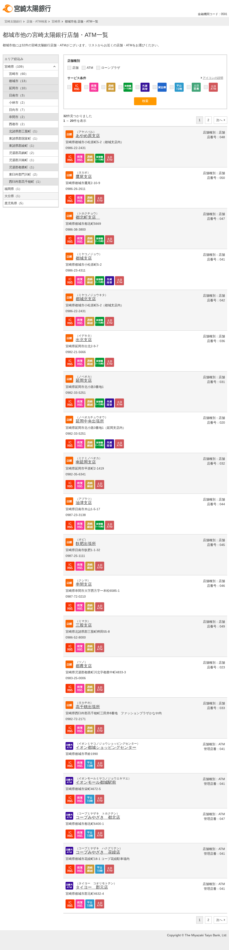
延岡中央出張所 (90, 421)
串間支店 (84, 584)
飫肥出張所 (86, 543)
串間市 (17, 117)
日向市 (17, 109)
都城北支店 (86, 299)
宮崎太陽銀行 (13, 21)
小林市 (17, 102)
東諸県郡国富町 (24, 138)
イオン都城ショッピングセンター (106, 747)
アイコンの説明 (213, 78)
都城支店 (84, 258)
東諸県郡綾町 (22, 145)
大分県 (13, 196)
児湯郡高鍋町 (22, 153)
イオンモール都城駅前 (96, 782)
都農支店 (84, 666)
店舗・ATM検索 (36, 21)
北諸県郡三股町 (24, 131)
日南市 (17, 95)
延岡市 (18, 88)
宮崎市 (18, 74)
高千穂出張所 (88, 707)
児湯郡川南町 (22, 160)
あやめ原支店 (88, 135)
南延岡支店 (86, 462)
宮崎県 (56, 21)
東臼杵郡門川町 (24, 174)
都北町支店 (88, 217)
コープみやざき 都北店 (98, 817)
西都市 (17, 124)
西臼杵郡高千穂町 (25, 181)
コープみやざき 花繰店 (98, 852)
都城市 (18, 81)
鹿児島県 (14, 203)
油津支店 (84, 503)
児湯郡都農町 (22, 167)
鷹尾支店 (84, 176)
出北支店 (84, 340)
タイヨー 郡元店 (92, 887)
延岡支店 (84, 380)
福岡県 (13, 189)
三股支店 (84, 625)
